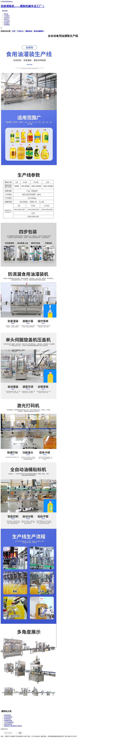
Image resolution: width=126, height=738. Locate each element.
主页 (13, 31)
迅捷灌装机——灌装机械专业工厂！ (23, 6)
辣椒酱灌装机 (8, 720)
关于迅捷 (7, 21)
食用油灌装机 (39, 31)
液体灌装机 (7, 715)
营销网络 (7, 24)
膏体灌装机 (7, 718)
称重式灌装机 (8, 724)
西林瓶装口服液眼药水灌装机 (13, 726)
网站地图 (5, 10)
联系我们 (7, 23)
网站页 (6, 14)
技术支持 (7, 17)
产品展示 (7, 15)
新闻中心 (7, 19)
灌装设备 (28, 31)
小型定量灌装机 (9, 722)
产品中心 (20, 31)
